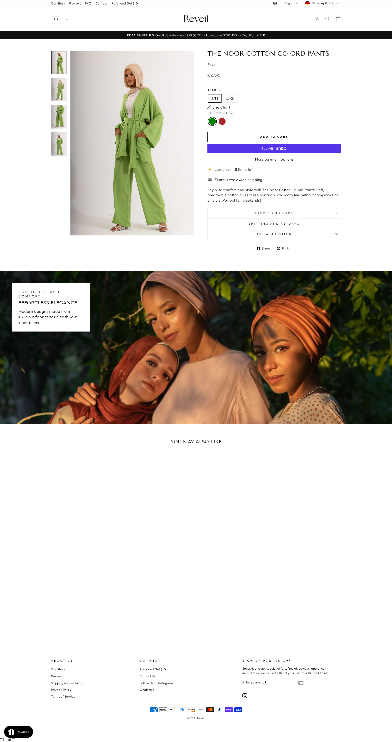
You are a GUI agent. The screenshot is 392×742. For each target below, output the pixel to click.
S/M (214, 98)
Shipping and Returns (274, 223)
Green (212, 121)
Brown (222, 121)
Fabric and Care (274, 213)
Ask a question (274, 234)
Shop (58, 19)
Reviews (75, 3)
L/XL (230, 98)
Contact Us (147, 676)
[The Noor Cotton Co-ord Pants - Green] (83, 577)
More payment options (274, 159)
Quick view (85, 553)
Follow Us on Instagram (156, 683)
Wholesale (146, 690)
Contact (101, 3)
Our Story (58, 3)
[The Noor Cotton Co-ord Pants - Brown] (88, 577)
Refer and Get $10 (124, 3)
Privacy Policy (61, 690)
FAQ (88, 3)
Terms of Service (63, 696)
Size (214, 90)
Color (221, 113)
